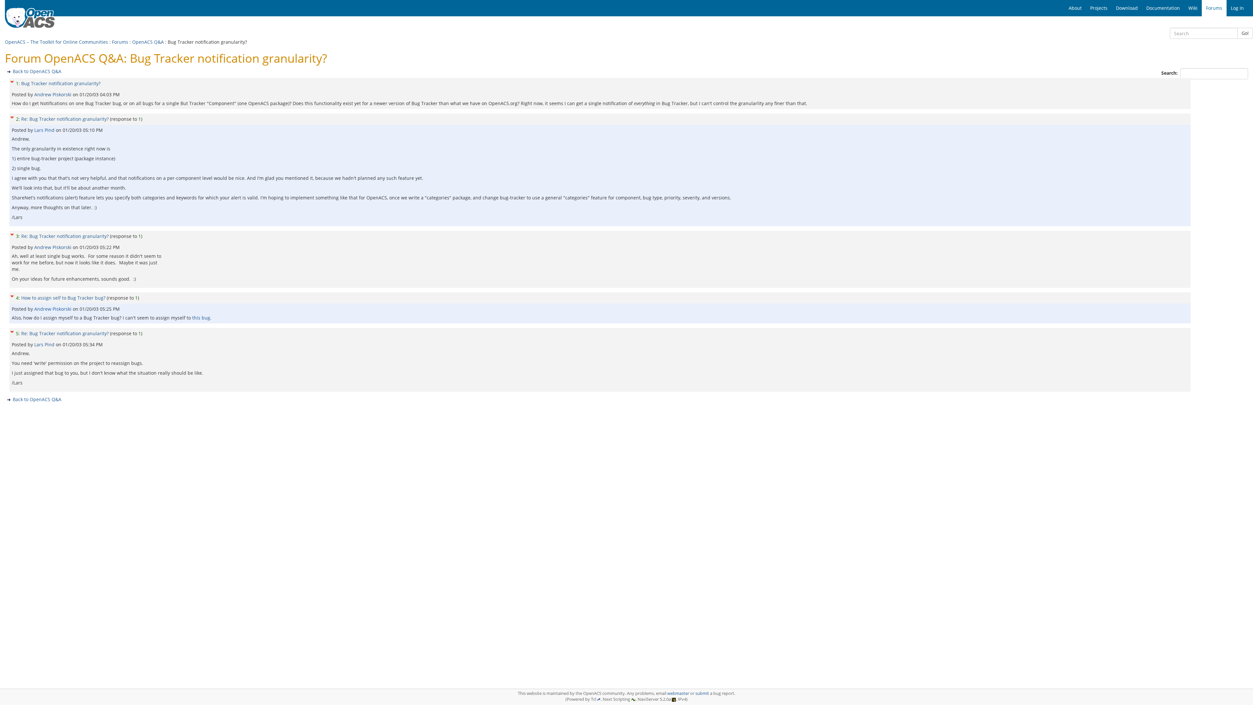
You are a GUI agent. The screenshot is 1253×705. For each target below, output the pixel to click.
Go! (1245, 33)
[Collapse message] (12, 81)
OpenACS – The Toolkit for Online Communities (56, 42)
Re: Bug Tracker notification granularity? (65, 119)
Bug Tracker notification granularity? (61, 83)
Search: (1170, 73)
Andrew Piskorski (53, 94)
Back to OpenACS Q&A (37, 71)
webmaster (678, 693)
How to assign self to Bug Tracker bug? (63, 298)
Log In (1237, 8)
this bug (201, 318)
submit (702, 693)
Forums (120, 42)
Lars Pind (45, 130)
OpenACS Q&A (148, 42)
